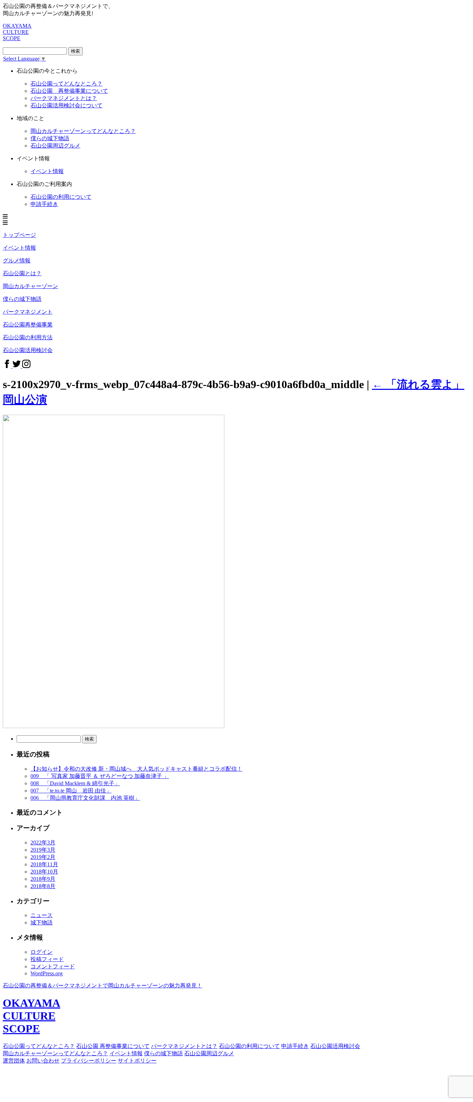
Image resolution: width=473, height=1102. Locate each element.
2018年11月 (44, 864)
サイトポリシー (137, 1061)
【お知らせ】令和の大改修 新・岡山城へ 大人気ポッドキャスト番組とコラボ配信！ (136, 769)
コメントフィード (52, 966)
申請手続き (44, 204)
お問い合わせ (43, 1061)
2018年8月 (42, 886)
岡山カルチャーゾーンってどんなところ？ (83, 131)
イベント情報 (47, 171)
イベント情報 (126, 1053)
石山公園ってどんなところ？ (66, 84)
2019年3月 (42, 850)
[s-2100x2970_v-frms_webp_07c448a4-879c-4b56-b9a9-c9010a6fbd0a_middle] (113, 726)
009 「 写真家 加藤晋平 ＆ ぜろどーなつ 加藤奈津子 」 (99, 776)
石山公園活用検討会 (335, 1046)
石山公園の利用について (60, 197)
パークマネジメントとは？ (63, 98)
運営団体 (14, 1061)
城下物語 (41, 922)
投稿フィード (47, 959)
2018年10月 (44, 872)
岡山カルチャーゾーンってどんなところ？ (55, 1053)
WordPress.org (46, 973)
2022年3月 (42, 842)
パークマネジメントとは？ (184, 1046)
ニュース (41, 915)
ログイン (41, 952)
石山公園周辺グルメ (55, 146)
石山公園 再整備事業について (69, 91)
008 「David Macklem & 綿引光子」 (75, 783)
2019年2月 (42, 857)
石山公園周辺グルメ (209, 1053)
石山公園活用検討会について (66, 105)
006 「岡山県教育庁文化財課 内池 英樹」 (85, 798)
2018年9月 (42, 879)
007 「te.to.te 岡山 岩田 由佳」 (70, 791)
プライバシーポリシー (88, 1061)
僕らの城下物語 (49, 138)
